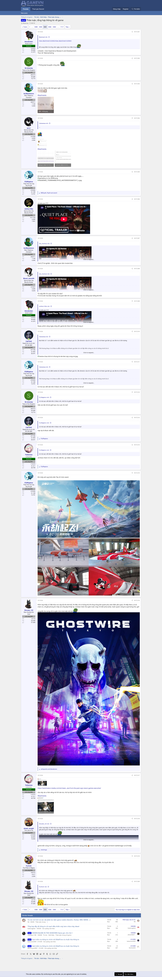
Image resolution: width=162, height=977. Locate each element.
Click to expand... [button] (88, 259)
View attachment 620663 (63, 41)
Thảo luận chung (40, 922)
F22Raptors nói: (44, 397)
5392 (49, 27)
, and (49, 193)
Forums (25, 9)
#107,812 (137, 392)
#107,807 (137, 238)
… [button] (32, 27)
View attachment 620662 (47, 41)
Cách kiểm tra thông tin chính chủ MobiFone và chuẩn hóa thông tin (55, 939)
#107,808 (137, 268)
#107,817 (137, 775)
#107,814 (137, 445)
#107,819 (137, 856)
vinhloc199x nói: (44, 306)
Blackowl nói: (43, 37)
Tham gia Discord (38, 9)
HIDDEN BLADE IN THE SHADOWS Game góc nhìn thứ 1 (52, 933)
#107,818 (137, 818)
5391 (45, 27)
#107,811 (137, 362)
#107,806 (137, 199)
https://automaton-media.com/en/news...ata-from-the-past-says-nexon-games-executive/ (69, 788)
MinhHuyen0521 (33, 948)
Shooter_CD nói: (44, 824)
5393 (54, 27)
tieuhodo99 (132, 948)
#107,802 (137, 58)
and (49, 769)
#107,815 (137, 473)
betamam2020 (32, 942)
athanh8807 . (132, 935)
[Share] (132, 32)
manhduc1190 (32, 935)
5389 (36, 27)
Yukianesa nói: (43, 123)
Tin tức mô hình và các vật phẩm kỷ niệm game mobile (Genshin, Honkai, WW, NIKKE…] (59, 920)
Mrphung (25, 23)
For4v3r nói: (43, 887)
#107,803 (137, 84)
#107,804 (137, 118)
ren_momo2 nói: (44, 243)
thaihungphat (31, 928)
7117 (61, 27)
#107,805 (137, 172)
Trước (25, 27)
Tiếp (67, 27)
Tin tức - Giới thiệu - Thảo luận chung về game (57, 935)
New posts (24, 13)
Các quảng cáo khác (48, 928)
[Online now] (29, 39)
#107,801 (137, 32)
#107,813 (137, 417)
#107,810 (137, 331)
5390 (40, 27)
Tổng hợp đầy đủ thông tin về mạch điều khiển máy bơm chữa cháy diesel (53, 926)
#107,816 (137, 600)
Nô (28, 922)
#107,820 (137, 881)
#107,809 (137, 301)
